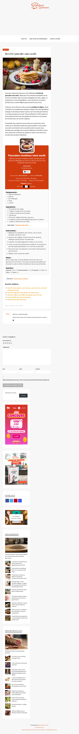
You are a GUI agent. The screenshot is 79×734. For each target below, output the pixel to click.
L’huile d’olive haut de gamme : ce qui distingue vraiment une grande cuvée (19, 617)
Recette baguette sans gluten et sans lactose (23, 292)
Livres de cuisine (55, 38)
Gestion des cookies (35, 729)
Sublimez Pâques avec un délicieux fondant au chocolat (19, 711)
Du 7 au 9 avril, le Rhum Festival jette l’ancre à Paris (19, 685)
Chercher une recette (10, 393)
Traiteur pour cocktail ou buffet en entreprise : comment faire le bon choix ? (19, 576)
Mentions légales (26, 729)
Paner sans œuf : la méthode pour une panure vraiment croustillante (19, 611)
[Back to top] (77, 732)
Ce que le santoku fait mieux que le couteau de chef (19, 590)
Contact (55, 729)
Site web (38, 369)
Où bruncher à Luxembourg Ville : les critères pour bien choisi (19, 570)
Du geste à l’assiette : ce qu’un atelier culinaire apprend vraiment (19, 604)
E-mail (21, 369)
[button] (24, 166)
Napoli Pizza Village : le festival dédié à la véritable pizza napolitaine (19, 692)
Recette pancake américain (16, 299)
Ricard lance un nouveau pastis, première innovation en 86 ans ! (19, 699)
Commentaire (6, 347)
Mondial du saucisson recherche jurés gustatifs (14, 652)
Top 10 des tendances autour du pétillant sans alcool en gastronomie (19, 597)
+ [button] (28, 186)
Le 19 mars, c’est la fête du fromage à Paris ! (18, 657)
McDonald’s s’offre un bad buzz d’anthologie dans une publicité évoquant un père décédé (19, 672)
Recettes (24, 38)
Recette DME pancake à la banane (19, 297)
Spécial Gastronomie (17, 305)
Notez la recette (7, 340)
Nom (4, 369)
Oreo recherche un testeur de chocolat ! (19, 664)
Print (27, 172)
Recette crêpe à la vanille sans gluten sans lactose (24, 295)
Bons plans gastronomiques (38, 38)
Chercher (23, 395)
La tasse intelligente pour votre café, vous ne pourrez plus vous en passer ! (19, 679)
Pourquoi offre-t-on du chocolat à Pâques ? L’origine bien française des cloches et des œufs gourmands (19, 584)
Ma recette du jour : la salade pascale (19, 705)
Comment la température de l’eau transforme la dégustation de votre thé (19, 563)
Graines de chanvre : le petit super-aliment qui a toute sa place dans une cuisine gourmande (16, 556)
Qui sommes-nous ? (39, 727)
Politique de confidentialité (46, 729)
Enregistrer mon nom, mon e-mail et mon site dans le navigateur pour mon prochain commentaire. (26, 380)
